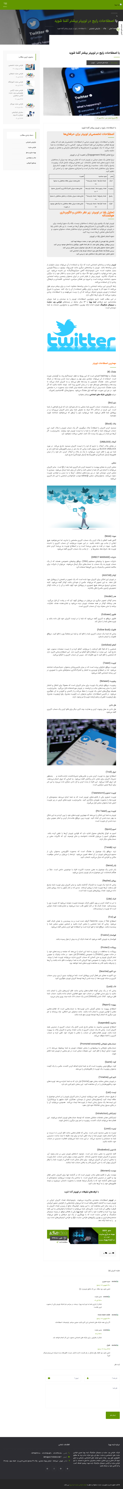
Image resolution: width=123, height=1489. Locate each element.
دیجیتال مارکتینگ (107, 305)
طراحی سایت (32, 147)
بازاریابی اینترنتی (94, 28)
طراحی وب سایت (54, 302)
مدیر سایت (98, 1296)
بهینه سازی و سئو (31, 152)
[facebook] (47, 1469)
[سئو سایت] (81, 1235)
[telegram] (61, 1469)
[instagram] (54, 1469)
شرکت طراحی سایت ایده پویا (77, 1485)
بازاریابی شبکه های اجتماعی (100, 394)
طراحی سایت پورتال (16, 104)
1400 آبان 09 (98, 1300)
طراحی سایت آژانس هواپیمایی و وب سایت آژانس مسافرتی (16, 93)
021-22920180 (57, 1453)
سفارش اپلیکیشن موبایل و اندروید (17, 113)
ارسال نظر (113, 1415)
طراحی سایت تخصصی (16, 65)
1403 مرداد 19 (106, 1349)
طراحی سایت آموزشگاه (15, 82)
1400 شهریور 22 (105, 1285)
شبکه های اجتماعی (102, 63)
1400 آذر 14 (98, 1334)
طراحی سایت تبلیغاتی (16, 73)
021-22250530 (47, 1453)
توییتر (93, 63)
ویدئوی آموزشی (31, 163)
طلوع (108, 1345)
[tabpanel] (81, 92)
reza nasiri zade (104, 1315)
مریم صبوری (106, 1281)
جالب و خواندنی (31, 158)
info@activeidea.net (53, 1457)
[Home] (118, 5)
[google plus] (67, 1469)
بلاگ (104, 28)
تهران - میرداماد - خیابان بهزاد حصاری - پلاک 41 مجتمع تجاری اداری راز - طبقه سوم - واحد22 (33, 1461)
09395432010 (35, 1453)
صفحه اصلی (113, 28)
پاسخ (98, 1285)
